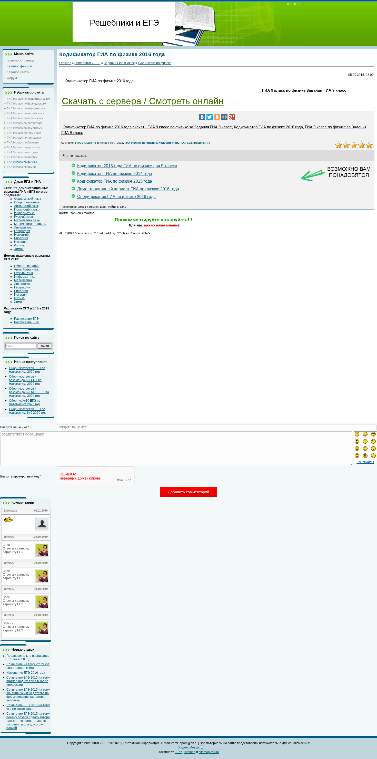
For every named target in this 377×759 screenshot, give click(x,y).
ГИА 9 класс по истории (22, 152)
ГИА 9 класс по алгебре (22, 157)
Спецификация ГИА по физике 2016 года (116, 196)
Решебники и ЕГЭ (88, 63)
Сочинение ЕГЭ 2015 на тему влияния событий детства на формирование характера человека (28, 695)
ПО (182, 142)
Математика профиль (30, 224)
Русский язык (23, 217)
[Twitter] (209, 117)
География (22, 231)
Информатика (24, 213)
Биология (21, 238)
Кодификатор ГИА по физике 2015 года (114, 181)
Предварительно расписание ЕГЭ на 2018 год (27, 657)
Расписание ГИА (26, 322)
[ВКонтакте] (202, 117)
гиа (207, 142)
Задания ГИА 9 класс (119, 63)
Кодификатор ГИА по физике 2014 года (114, 173)
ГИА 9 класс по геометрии (24, 132)
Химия (19, 249)
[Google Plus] (232, 117)
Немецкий (21, 234)
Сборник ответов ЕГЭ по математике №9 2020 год (27, 410)
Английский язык (26, 206)
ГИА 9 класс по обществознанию (28, 98)
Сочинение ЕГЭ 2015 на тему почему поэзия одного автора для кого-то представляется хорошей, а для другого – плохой (28, 721)
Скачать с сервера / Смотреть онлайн (143, 101)
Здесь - (8, 545)
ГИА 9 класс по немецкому (24, 127)
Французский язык (27, 199)
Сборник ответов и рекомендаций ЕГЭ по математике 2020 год (25, 380)
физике (198, 142)
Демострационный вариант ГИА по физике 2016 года (128, 189)
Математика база (27, 220)
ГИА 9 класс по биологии (23, 142)
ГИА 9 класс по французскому (27, 103)
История (20, 242)
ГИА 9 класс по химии (21, 166)
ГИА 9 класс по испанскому (25, 118)
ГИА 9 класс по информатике (26, 108)
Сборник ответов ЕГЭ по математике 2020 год (27, 369)
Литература (23, 227)
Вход (297, 4)
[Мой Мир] (224, 117)
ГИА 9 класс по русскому (23, 147)
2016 (120, 142)
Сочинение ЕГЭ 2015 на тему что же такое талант (28, 707)
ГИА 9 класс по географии (24, 137)
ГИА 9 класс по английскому (25, 113)
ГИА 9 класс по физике (22, 161)
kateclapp (10, 510)
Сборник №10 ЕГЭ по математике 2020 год (25, 402)
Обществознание (26, 202)
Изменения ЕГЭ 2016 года (25, 672)
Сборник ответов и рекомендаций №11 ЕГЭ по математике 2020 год (29, 392)
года (188, 142)
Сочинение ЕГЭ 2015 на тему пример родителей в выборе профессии (28, 681)
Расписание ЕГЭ (26, 318)
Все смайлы (365, 462)
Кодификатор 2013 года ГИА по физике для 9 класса (127, 166)
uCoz (178, 752)
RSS (290, 4)
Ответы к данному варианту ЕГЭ (16, 550)
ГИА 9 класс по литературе (24, 122)
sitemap (189, 752)
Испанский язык (25, 209)
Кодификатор (168, 142)
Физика (19, 245)
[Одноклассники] (217, 117)
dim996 (9, 536)
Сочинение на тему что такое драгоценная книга (27, 666)
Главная (65, 63)
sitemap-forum (209, 752)
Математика (23, 280)
